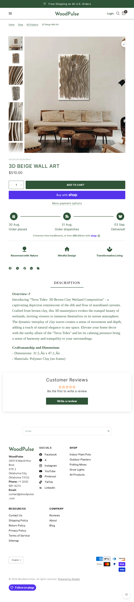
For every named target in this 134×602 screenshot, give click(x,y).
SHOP (73, 448)
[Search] (118, 13)
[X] (18, 268)
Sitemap (14, 540)
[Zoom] (124, 44)
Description (67, 283)
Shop (20, 24)
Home (11, 24)
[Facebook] (11, 268)
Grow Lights (77, 469)
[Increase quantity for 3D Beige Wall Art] (21, 185)
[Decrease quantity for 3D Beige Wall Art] (11, 185)
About (53, 520)
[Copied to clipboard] (39, 268)
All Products (32, 24)
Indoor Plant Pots (80, 454)
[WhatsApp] (32, 268)
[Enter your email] (108, 431)
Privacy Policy (17, 530)
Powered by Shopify (69, 579)
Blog (52, 525)
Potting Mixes (78, 464)
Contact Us (15, 515)
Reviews (54, 515)
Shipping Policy (18, 520)
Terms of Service (19, 535)
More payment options (67, 203)
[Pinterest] (25, 268)
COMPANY (56, 508)
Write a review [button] (67, 401)
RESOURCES (17, 508)
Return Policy (17, 525)
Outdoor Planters (80, 459)
